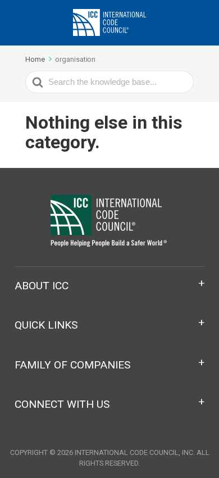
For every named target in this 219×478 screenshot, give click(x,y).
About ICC (42, 285)
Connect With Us (62, 404)
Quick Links (46, 324)
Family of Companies (72, 364)
